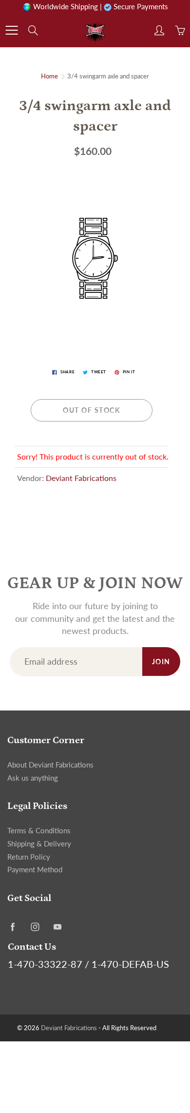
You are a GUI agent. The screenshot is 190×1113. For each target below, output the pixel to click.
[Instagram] (34, 926)
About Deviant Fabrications (50, 765)
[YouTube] (57, 926)
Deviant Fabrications (81, 477)
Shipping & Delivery (39, 844)
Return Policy (28, 857)
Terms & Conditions (39, 830)
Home (49, 76)
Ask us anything (32, 778)
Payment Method (34, 869)
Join (161, 661)
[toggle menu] (11, 30)
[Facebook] (12, 926)
